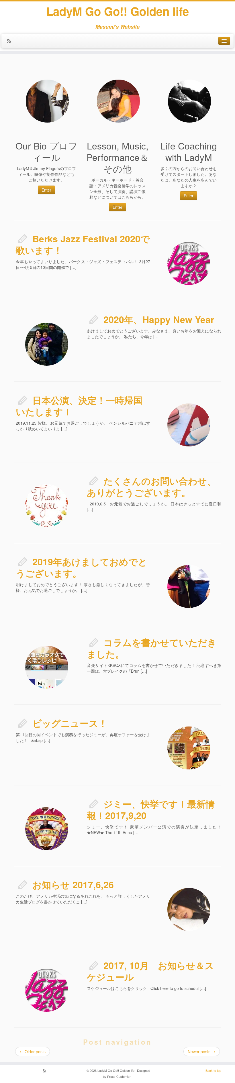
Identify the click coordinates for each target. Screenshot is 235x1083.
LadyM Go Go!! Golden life (117, 11)
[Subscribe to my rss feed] (11, 41)
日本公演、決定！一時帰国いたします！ (79, 405)
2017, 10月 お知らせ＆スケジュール (150, 971)
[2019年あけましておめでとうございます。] (161, 559)
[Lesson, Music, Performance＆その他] (118, 101)
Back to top (213, 1070)
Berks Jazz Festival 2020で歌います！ (83, 244)
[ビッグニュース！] (161, 721)
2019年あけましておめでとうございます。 (81, 567)
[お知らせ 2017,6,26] (161, 882)
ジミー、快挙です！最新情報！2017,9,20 (151, 809)
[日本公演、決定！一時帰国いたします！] (161, 398)
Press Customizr (119, 1076)
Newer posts (202, 1051)
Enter (46, 190)
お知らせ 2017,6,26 (73, 884)
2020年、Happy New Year (158, 319)
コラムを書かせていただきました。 (152, 648)
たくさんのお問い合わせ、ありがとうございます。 (151, 486)
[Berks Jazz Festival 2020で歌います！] (161, 236)
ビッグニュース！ (69, 723)
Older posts (32, 1051)
